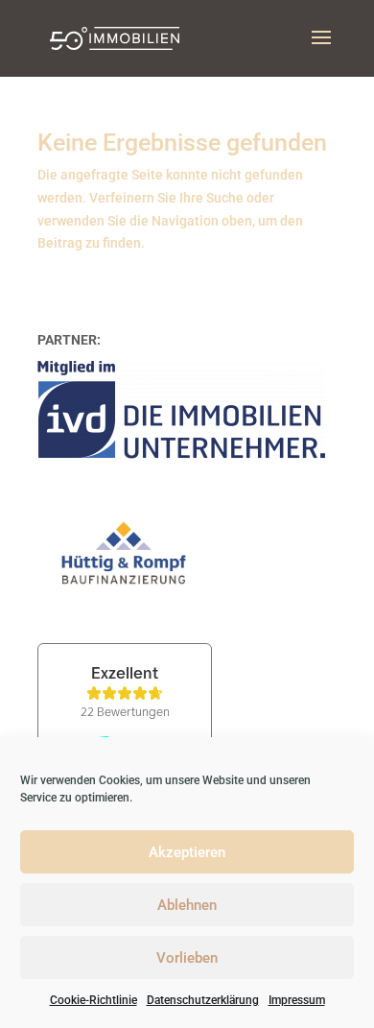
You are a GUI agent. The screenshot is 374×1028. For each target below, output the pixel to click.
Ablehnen (187, 905)
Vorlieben (187, 958)
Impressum (297, 1000)
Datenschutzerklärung (203, 1000)
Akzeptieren (187, 852)
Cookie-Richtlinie (93, 1000)
